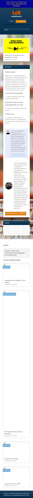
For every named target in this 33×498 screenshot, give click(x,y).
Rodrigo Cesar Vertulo (11, 59)
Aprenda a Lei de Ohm (11, 458)
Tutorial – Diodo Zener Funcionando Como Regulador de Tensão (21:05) (15, 253)
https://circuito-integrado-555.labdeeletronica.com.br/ (18, 155)
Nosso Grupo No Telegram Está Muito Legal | (16, 4)
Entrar (12, 21)
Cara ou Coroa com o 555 (12, 483)
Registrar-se (21, 21)
